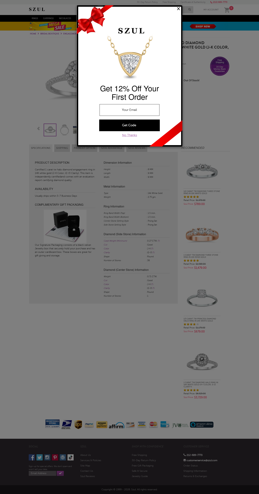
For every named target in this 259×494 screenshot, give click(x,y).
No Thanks (129, 135)
